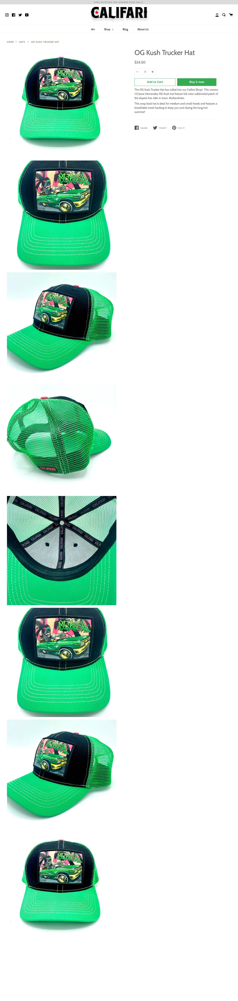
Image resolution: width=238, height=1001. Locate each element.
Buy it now (196, 82)
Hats (22, 42)
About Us (143, 29)
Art (93, 29)
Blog (125, 29)
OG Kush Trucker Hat (45, 42)
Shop (107, 29)
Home (10, 42)
